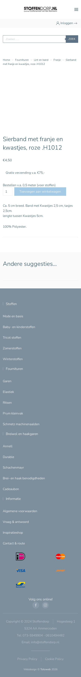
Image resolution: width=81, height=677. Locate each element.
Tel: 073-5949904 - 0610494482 (40, 635)
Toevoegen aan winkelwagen (40, 191)
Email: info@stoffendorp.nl (40, 642)
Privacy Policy (27, 659)
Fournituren (14, 369)
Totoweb (45, 669)
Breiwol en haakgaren (22, 434)
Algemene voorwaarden (20, 511)
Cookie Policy (54, 659)
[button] (76, 9)
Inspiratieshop (13, 532)
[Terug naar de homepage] (40, 9)
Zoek (72, 39)
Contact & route (14, 543)
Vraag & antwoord (16, 522)
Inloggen (66, 23)
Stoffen (11, 304)
